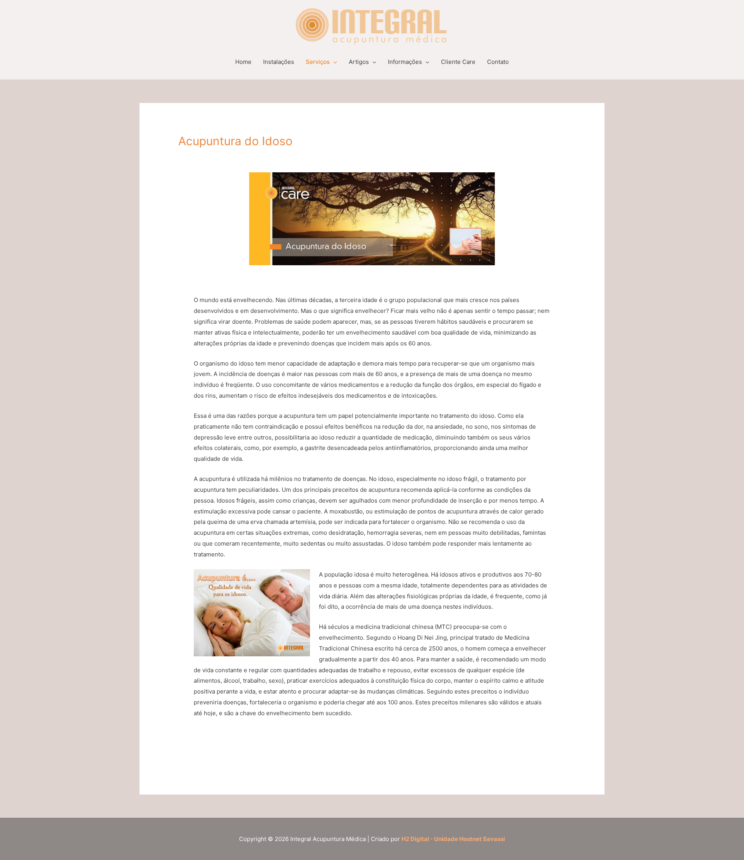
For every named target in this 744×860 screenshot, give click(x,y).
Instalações (278, 61)
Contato (498, 61)
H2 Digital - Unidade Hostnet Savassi (453, 839)
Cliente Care (458, 61)
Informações (405, 61)
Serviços (318, 61)
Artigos (359, 61)
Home (243, 61)
